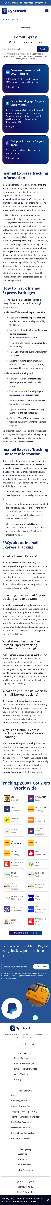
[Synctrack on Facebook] (18, 1044)
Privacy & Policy (25, 1186)
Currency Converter (20, 1138)
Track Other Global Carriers (25, 933)
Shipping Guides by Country (24, 1111)
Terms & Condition (25, 1192)
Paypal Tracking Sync (24, 1058)
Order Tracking (21, 1074)
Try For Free (11, 127)
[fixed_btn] (48, 1200)
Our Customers (25, 1170)
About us (22, 1154)
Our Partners (24, 1164)
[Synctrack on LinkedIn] (25, 1044)
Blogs (13, 1095)
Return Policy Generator (22, 1133)
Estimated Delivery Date (25, 1068)
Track (42, 49)
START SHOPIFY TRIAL (24, 1201)
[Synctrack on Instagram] (33, 1044)
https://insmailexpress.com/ (27, 41)
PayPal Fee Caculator (21, 1122)
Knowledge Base (19, 1100)
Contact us (23, 1159)
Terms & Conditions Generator (25, 1116)
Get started (11, 87)
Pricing (17, 1079)
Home (5, 19)
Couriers (15, 19)
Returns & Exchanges (24, 1063)
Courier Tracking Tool (21, 1106)
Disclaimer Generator (21, 1127)
